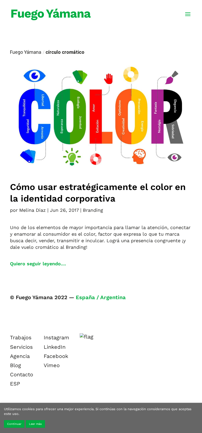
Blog (15, 365)
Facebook (56, 356)
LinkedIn (54, 347)
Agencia (20, 356)
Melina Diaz (32, 210)
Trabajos (21, 337)
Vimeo (52, 365)
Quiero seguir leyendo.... (38, 263)
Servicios (21, 347)
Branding (93, 210)
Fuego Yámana (25, 52)
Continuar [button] (14, 424)
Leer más (35, 424)
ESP (15, 384)
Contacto (21, 374)
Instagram (56, 337)
